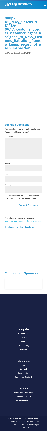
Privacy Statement (23, 401)
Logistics (23, 337)
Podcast (23, 349)
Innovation (23, 341)
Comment (9, 136)
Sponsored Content (23, 377)
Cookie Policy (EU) (23, 396)
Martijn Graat (13, 53)
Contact (23, 369)
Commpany (25, 428)
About (23, 365)
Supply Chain (23, 333)
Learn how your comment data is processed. (23, 221)
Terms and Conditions (23, 392)
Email (8, 174)
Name (8, 163)
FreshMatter (23, 373)
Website (8, 185)
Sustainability (23, 345)
